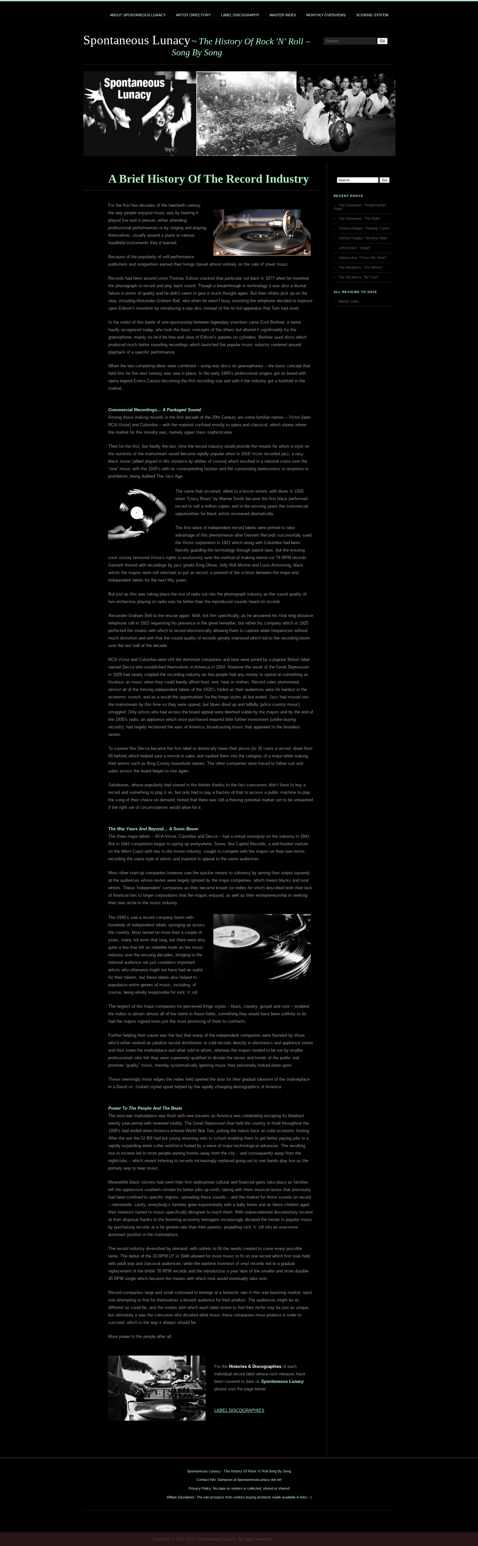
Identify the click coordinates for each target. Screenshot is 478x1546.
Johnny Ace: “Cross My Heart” (363, 258)
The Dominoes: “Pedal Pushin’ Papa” (360, 207)
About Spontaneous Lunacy (138, 15)
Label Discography (240, 15)
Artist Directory (193, 15)
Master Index (283, 15)
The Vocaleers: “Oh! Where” (361, 267)
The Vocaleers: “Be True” (358, 277)
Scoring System (372, 15)
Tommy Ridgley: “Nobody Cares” (365, 228)
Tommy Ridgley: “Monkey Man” (363, 238)
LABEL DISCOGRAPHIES (239, 1410)
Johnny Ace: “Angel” (354, 248)
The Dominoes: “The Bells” (360, 218)
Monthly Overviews (326, 15)
